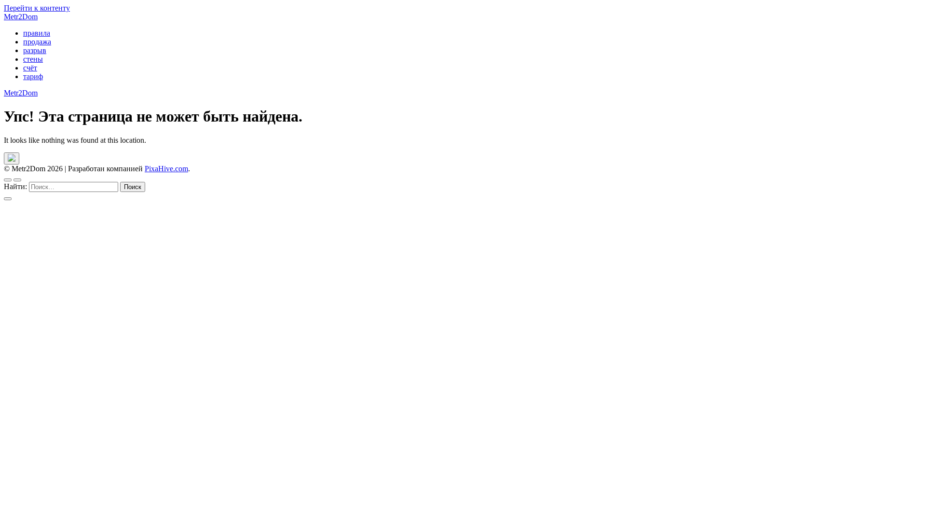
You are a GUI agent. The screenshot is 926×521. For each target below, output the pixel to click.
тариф (33, 76)
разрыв (34, 50)
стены (33, 59)
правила (36, 33)
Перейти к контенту (37, 8)
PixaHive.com (166, 169)
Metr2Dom (21, 17)
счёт (30, 68)
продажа (37, 42)
